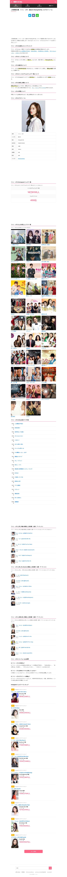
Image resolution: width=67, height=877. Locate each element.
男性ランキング (28, 6)
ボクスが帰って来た (19, 444)
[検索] (55, 1)
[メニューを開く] (11, 1)
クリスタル (43, 87)
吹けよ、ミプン (18, 464)
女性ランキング (39, 6)
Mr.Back (16, 473)
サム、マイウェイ (18, 460)
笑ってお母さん (18, 497)
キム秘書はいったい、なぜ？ (21, 452)
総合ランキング (16, 6)
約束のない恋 (17, 481)
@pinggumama (21, 158)
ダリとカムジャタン (19, 436)
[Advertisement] (33, 27)
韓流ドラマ (51, 5)
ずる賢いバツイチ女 (19, 477)
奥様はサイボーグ (18, 456)
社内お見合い (34, 51)
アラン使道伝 (17, 485)
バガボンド (17, 53)
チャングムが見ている (19, 448)
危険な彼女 (17, 493)
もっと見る (33, 851)
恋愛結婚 (16, 501)
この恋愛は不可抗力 (25, 51)
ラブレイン (17, 489)
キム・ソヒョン (35, 87)
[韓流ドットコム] (17, 1)
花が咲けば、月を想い (43, 51)
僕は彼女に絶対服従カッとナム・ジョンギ (23, 468)
